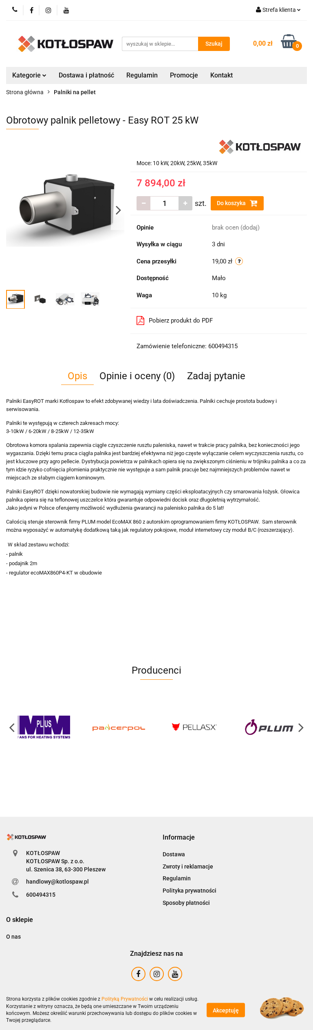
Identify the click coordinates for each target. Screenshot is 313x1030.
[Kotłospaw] (260, 146)
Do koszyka (232, 203)
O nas (13, 936)
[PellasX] (194, 727)
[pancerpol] (119, 727)
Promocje (184, 75)
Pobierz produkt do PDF (181, 320)
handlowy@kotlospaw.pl (57, 881)
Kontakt (221, 75)
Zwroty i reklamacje (188, 866)
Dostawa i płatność (86, 75)
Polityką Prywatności (124, 999)
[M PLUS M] (44, 727)
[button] (179, 838)
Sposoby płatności (186, 903)
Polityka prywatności (189, 890)
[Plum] (269, 727)
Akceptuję (226, 1010)
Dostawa (174, 854)
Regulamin (142, 75)
